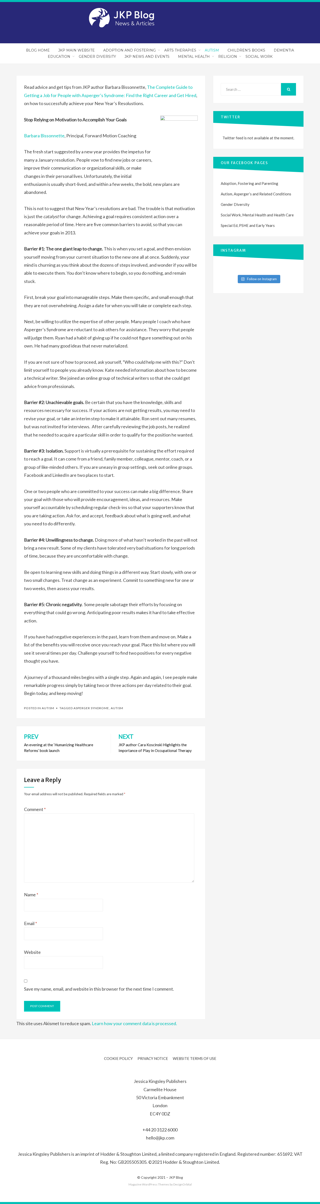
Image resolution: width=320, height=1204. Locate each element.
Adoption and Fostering (129, 50)
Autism (212, 50)
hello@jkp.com (160, 1137)
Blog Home (38, 50)
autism (117, 708)
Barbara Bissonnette (44, 135)
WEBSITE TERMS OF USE (194, 1058)
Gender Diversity (97, 56)
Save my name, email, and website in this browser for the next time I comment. (99, 989)
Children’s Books (246, 50)
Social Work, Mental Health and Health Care (257, 215)
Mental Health (194, 56)
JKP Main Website (76, 50)
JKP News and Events (147, 56)
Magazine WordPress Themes (148, 1184)
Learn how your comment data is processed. (134, 1023)
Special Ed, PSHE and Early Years (248, 225)
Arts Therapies (180, 50)
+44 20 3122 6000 (160, 1129)
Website (32, 952)
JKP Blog (176, 1177)
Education (59, 56)
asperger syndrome (91, 708)
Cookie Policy (118, 1058)
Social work (259, 56)
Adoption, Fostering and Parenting (249, 183)
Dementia (284, 50)
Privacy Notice (153, 1058)
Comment (35, 809)
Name (31, 894)
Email (30, 923)
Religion (227, 56)
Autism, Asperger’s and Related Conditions (256, 194)
